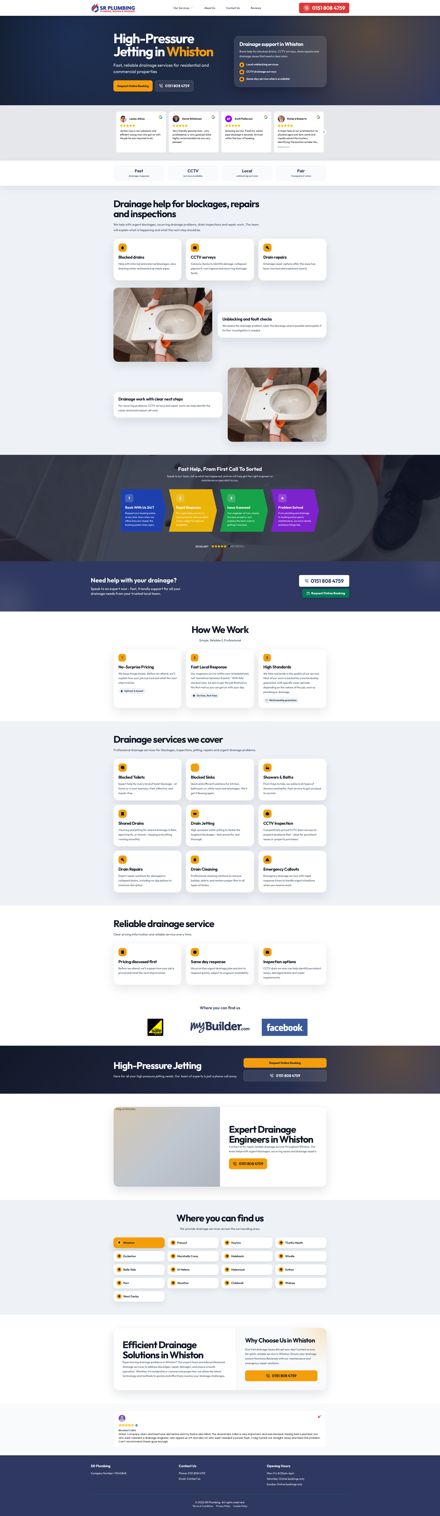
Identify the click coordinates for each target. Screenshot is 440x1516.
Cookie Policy (240, 1506)
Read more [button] (283, 146)
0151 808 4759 (177, 85)
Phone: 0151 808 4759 (192, 1473)
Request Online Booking (133, 86)
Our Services (181, 8)
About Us (209, 8)
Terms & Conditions (202, 1506)
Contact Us (233, 8)
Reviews (256, 8)
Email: (183, 1478)
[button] (323, 132)
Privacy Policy (223, 1506)
